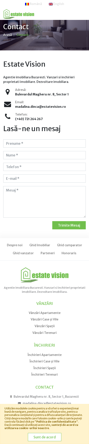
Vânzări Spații (45, 326)
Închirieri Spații (44, 368)
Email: (19, 102)
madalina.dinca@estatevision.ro (40, 107)
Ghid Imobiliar (39, 245)
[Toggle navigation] (80, 14)
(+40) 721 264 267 (29, 119)
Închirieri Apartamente (45, 355)
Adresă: (20, 90)
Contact (23, 35)
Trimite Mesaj (69, 225)
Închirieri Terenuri (44, 374)
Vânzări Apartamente (44, 313)
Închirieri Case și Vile (44, 361)
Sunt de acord (44, 437)
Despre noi (14, 245)
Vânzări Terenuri (44, 333)
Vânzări (44, 303)
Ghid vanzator (23, 253)
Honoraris (69, 253)
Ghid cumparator (69, 245)
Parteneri (48, 253)
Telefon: (21, 114)
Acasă (7, 35)
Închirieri (44, 345)
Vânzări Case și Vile (44, 319)
